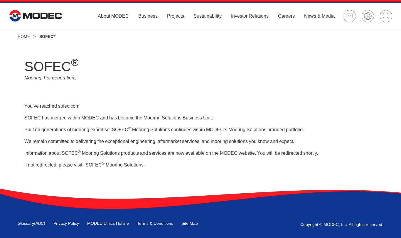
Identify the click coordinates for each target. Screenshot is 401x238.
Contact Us (349, 16)
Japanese (368, 16)
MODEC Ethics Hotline (108, 223)
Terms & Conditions (155, 223)
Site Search (386, 16)
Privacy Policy (66, 223)
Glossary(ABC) (31, 223)
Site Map (189, 223)
